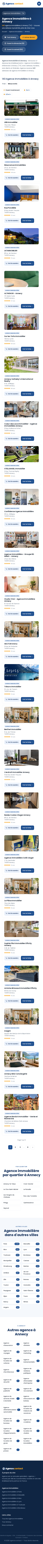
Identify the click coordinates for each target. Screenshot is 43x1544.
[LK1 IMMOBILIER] (21, 236)
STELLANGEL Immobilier (14, 468)
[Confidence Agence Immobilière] (21, 497)
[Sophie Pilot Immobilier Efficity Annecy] (21, 929)
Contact (25, 1537)
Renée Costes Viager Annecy (17, 815)
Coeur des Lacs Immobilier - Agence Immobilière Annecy (20, 425)
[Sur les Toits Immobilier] (21, 322)
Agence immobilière (15, 31)
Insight (7, 1031)
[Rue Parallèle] (21, 193)
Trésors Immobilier (12, 686)
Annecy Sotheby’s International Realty (18, 380)
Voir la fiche (26, 135)
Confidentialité (21, 1535)
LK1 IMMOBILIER (10, 250)
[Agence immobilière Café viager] (21, 843)
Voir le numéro (13, 135)
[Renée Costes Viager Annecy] (21, 800)
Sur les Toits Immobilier (14, 336)
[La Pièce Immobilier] (21, 886)
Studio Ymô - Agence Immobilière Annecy (19, 600)
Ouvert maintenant (13, 90)
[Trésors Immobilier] (21, 672)
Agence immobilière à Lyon (12, 1502)
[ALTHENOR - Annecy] (21, 279)
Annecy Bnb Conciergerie (15, 1074)
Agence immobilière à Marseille (13, 1495)
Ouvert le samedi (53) (15, 49)
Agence (14, 3)
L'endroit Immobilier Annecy (17, 772)
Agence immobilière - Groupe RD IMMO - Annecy (19, 555)
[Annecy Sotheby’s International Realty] (21, 364)
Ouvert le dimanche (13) (15, 43)
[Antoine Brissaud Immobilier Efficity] (21, 974)
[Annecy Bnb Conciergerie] (21, 1059)
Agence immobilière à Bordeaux (13, 1508)
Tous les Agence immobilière (12, 1519)
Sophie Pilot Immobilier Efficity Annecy (18, 944)
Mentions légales (5, 1535)
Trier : (4, 84)
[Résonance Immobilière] (21, 150)
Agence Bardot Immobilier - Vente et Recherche (21, 1117)
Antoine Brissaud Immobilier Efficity (20, 988)
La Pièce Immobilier (13, 900)
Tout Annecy (11, 37)
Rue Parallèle (10, 208)
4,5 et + (8, 94)
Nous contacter (7, 1525)
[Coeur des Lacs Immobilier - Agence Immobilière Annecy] (21, 409)
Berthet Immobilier (12, 729)
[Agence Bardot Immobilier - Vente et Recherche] (21, 1102)
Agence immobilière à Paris (12, 1492)
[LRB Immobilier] (21, 108)
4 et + (28, 90)
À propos (19, 1537)
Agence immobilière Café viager (19, 857)
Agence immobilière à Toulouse (13, 1505)
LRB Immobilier (10, 122)
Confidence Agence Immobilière (19, 511)
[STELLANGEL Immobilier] (21, 454)
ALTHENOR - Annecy (13, 293)
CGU (13, 1535)
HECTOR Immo (10, 644)
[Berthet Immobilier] (21, 715)
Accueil (4, 31)
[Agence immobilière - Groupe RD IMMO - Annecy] (21, 540)
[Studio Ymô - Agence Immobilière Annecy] (21, 584)
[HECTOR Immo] (21, 629)
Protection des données (34, 1535)
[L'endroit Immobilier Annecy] (21, 758)
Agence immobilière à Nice (11, 1498)
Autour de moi (29, 37)
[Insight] (21, 1016)
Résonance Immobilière (15, 165)
